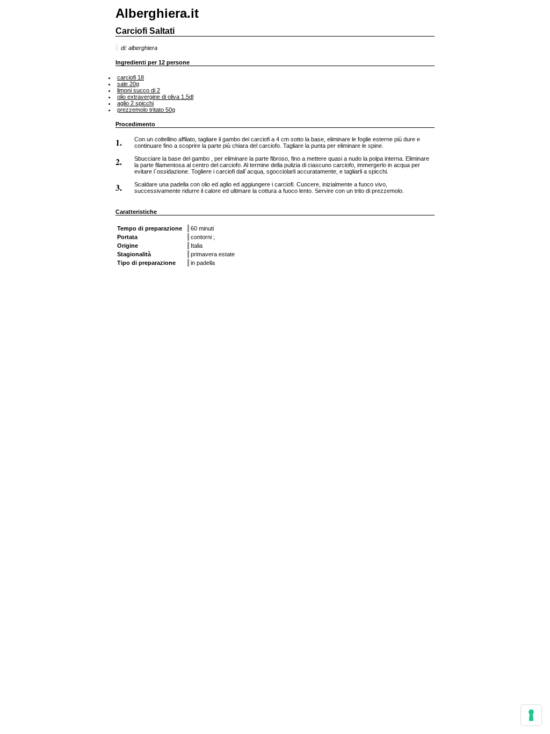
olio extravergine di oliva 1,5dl (155, 96)
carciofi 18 (130, 77)
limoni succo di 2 (138, 90)
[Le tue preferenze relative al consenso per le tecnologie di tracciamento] (531, 715)
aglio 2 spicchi (135, 103)
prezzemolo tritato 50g (146, 109)
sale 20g (128, 84)
